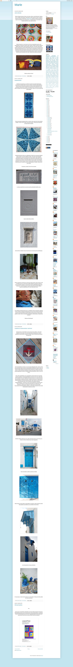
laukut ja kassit (55, 57)
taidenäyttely (56, 86)
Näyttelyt (48, 368)
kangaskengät (53, 75)
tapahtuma (54, 66)
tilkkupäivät (53, 73)
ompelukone (57, 83)
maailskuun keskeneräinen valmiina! (23, 328)
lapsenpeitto (57, 81)
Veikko (50, 78)
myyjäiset (50, 83)
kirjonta (57, 61)
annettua (57, 69)
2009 (47, 138)
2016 (47, 111)
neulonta (50, 59)
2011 (47, 136)
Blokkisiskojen (29, 18)
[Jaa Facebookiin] (30, 76)
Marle (18, 4)
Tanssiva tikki (55, 180)
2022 (47, 104)
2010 (47, 137)
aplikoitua (51, 58)
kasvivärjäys (51, 70)
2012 (47, 116)
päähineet (57, 85)
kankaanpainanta (48, 70)
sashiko (50, 86)
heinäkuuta (49, 123)
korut (46, 81)
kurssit (48, 81)
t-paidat (53, 86)
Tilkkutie (54, 249)
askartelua (50, 65)
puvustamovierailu (51, 85)
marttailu (49, 68)
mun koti (49, 66)
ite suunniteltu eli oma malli (50, 69)
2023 (47, 103)
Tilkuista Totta (55, 221)
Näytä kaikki (57, 363)
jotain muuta (54, 58)
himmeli (47, 79)
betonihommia (53, 78)
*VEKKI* (54, 204)
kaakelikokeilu (18, 80)
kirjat (57, 80)
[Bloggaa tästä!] (28, 76)
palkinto (50, 63)
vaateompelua (47, 74)
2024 (47, 102)
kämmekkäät (50, 81)
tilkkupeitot (47, 58)
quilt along (49, 73)
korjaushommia (56, 75)
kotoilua (47, 68)
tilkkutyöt (48, 55)
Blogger (42, 655)
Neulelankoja (47, 78)
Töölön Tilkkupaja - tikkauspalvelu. (55, 270)
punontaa (55, 84)
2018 (47, 109)
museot (47, 83)
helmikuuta (49, 133)
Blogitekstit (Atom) (18, 650)
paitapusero (47, 84)
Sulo (50, 57)
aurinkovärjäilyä (48, 75)
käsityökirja (55, 70)
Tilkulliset (54, 279)
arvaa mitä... (53, 59)
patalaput (53, 63)
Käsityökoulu (54, 68)
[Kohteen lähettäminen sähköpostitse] (27, 76)
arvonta (57, 74)
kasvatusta (47, 80)
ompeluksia (51, 68)
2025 (47, 101)
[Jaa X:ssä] (29, 76)
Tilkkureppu (55, 289)
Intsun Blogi (55, 361)
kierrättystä (47, 60)
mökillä (57, 70)
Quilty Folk (54, 338)
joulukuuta (49, 117)
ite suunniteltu (54, 65)
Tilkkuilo (54, 308)
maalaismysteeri (48, 64)
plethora (57, 199)
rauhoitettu (47, 86)
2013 (47, 115)
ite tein (50, 79)
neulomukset (53, 64)
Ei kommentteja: (24, 600)
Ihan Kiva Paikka (49, 32)
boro (50, 75)
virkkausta (54, 74)
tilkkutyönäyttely (18, 605)
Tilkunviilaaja (55, 169)
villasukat (57, 59)
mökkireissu (53, 83)
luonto (50, 60)
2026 (47, 100)
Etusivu (48, 367)
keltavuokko (52, 80)
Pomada (54, 346)
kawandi (50, 80)
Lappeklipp (54, 316)
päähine (54, 85)
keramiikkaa (55, 80)
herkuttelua (57, 78)
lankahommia (53, 81)
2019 (47, 108)
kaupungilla (53, 60)
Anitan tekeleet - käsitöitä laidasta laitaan (55, 326)
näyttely (57, 64)
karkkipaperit (56, 63)
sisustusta (47, 65)
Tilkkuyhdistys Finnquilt (50, 96)
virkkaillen (51, 74)
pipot (53, 84)
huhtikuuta (49, 126)
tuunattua (57, 73)
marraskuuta (49, 118)
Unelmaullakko (55, 161)
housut (48, 79)
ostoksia (47, 63)
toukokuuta (49, 125)
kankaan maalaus (56, 79)
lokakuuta (49, 119)
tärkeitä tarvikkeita (53, 61)
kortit (51, 66)
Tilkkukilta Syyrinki (49, 95)
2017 (47, 110)
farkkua (57, 68)
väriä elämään (18, 13)
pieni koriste (50, 84)
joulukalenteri (53, 56)
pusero (57, 84)
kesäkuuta (49, 124)
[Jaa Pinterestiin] (31, 76)
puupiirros (47, 85)
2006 (47, 142)
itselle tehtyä (52, 79)
